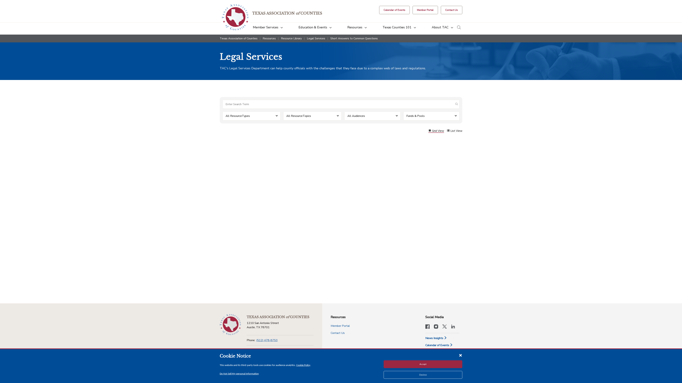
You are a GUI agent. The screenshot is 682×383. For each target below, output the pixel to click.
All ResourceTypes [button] (238, 116)
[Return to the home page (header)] (235, 17)
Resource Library (291, 38)
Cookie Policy (303, 365)
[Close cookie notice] (460, 355)
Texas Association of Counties (239, 38)
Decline (423, 374)
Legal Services (316, 38)
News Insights (434, 338)
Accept (423, 364)
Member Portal (340, 326)
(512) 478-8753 (267, 340)
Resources (269, 38)
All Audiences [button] (356, 116)
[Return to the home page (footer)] (230, 324)
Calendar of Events (437, 345)
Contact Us (338, 333)
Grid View (438, 131)
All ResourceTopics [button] (298, 116)
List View (456, 131)
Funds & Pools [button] (415, 116)
